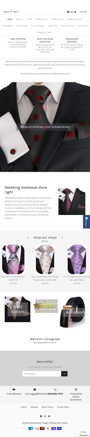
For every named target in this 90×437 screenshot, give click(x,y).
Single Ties (53, 26)
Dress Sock (83, 26)
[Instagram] (72, 12)
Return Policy (47, 407)
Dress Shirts (7, 26)
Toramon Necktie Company (38, 423)
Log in (49, 32)
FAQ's (29, 19)
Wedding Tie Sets (74, 19)
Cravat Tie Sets (38, 26)
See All (45, 241)
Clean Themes (62, 423)
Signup (6, 12)
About (19, 19)
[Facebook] (68, 12)
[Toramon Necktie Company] (45, 4)
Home (10, 19)
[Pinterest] (75, 12)
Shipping (34, 407)
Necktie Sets (42, 19)
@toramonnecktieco (45, 343)
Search (24, 407)
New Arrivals (57, 19)
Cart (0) (83, 12)
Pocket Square (67, 26)
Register (41, 32)
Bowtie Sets (22, 26)
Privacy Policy (63, 407)
